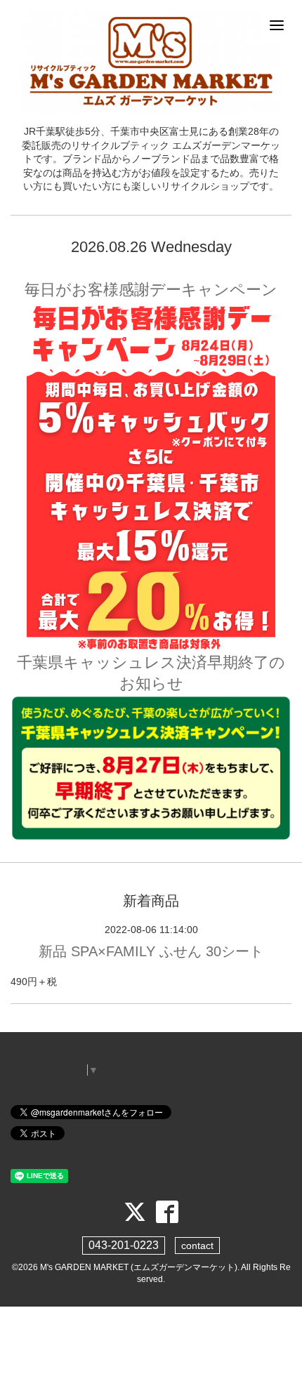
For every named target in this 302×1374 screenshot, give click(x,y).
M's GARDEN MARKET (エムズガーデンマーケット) (138, 1267)
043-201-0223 (123, 1245)
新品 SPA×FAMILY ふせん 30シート (151, 951)
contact (197, 1245)
